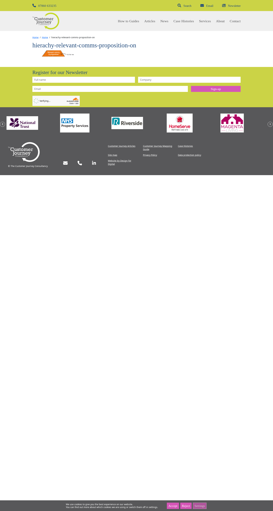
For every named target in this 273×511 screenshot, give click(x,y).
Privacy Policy (150, 154)
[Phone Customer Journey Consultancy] (79, 163)
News (164, 21)
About (220, 21)
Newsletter (234, 5)
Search (187, 5)
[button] (2, 124)
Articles (149, 21)
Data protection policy (189, 154)
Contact (235, 21)
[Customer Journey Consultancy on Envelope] (65, 163)
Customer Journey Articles (121, 145)
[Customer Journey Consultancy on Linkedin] (94, 163)
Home (35, 37)
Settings (199, 506)
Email (209, 5)
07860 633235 (47, 5)
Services (205, 21)
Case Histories (183, 21)
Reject (186, 506)
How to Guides (128, 21)
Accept (172, 506)
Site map (112, 154)
